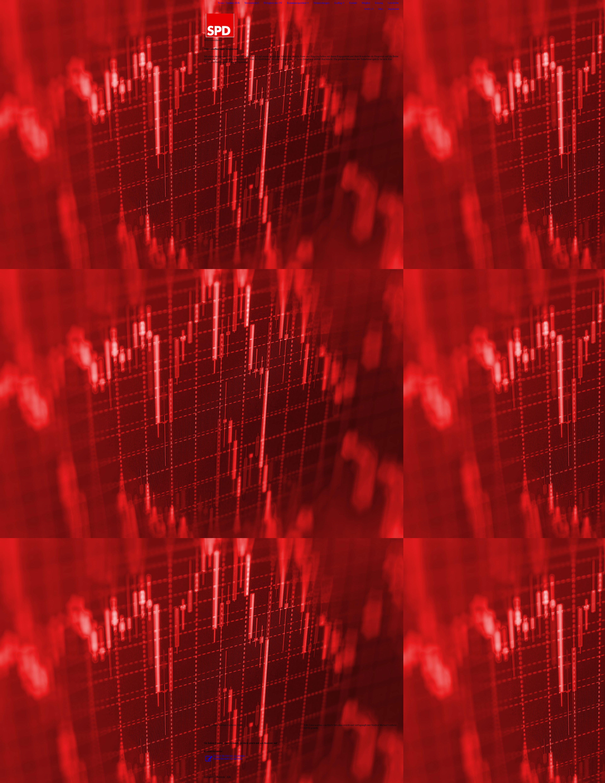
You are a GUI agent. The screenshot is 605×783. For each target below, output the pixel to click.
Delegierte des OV (273, 3)
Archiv (367, 9)
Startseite (208, 776)
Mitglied (366, 3)
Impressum (393, 9)
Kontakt (353, 3)
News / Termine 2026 (229, 3)
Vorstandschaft (251, 3)
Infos (380, 9)
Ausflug (338, 3)
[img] (302, 25)
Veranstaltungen (321, 3)
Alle (229, 776)
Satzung (379, 3)
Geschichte (393, 3)
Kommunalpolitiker (296, 3)
